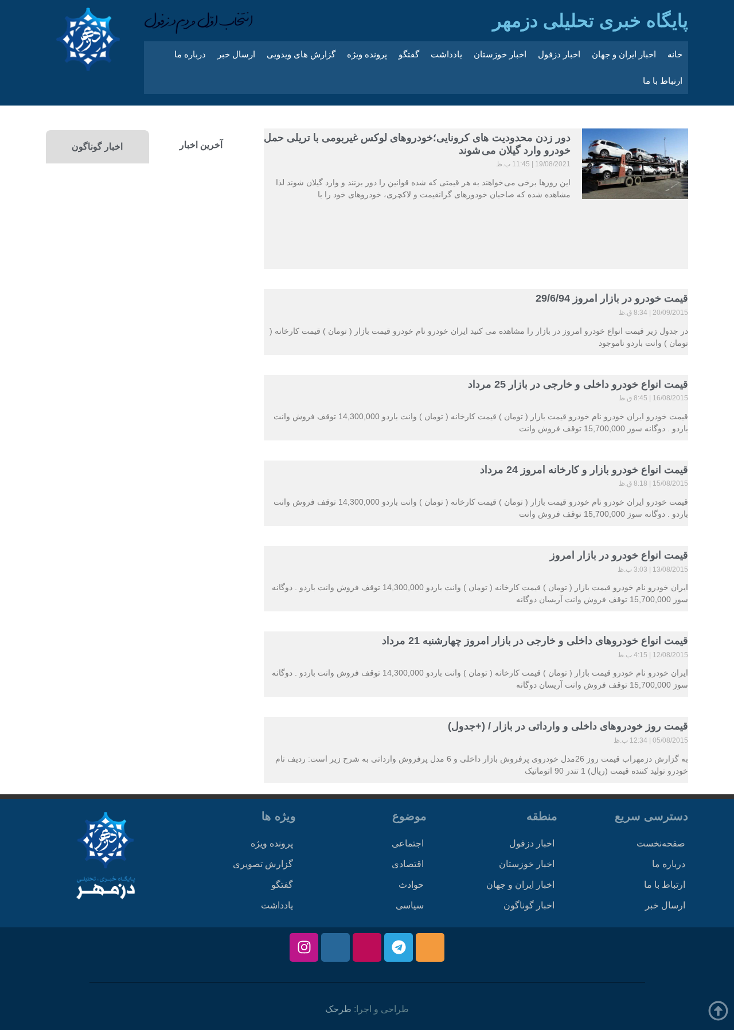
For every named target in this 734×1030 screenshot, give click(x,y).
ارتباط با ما (662, 80)
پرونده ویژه (367, 54)
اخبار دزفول (559, 54)
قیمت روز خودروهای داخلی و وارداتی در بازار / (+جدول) (568, 726)
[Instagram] (304, 947)
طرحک (338, 1009)
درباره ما (190, 54)
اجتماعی (408, 843)
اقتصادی (408, 864)
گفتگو (409, 54)
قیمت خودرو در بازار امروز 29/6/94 (612, 298)
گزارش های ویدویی (301, 54)
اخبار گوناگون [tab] (97, 146)
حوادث (411, 884)
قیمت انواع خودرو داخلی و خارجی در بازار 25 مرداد (578, 384)
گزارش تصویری (263, 864)
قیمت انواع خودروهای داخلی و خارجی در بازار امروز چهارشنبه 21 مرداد (535, 640)
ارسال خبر (236, 54)
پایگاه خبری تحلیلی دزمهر (590, 20)
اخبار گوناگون (529, 905)
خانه (674, 54)
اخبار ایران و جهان (624, 54)
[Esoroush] (335, 947)
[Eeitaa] (430, 947)
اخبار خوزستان (500, 54)
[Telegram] (398, 947)
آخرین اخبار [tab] (200, 145)
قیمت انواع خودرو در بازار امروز (619, 555)
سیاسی (410, 905)
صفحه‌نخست (661, 843)
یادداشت (446, 54)
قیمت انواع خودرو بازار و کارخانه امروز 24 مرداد (584, 469)
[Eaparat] (367, 947)
